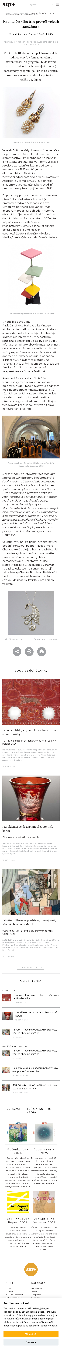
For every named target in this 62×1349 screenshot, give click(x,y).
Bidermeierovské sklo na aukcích (20, 837)
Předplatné (36, 1294)
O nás (8, 1288)
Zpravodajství (20, 13)
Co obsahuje (36, 1288)
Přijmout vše (31, 1334)
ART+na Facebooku (15, 1294)
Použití (34, 1291)
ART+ (8, 13)
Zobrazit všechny (29, 967)
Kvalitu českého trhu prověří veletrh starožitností (30, 14)
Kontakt (9, 1291)
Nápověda (35, 1298)
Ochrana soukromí (14, 1298)
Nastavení (31, 1342)
